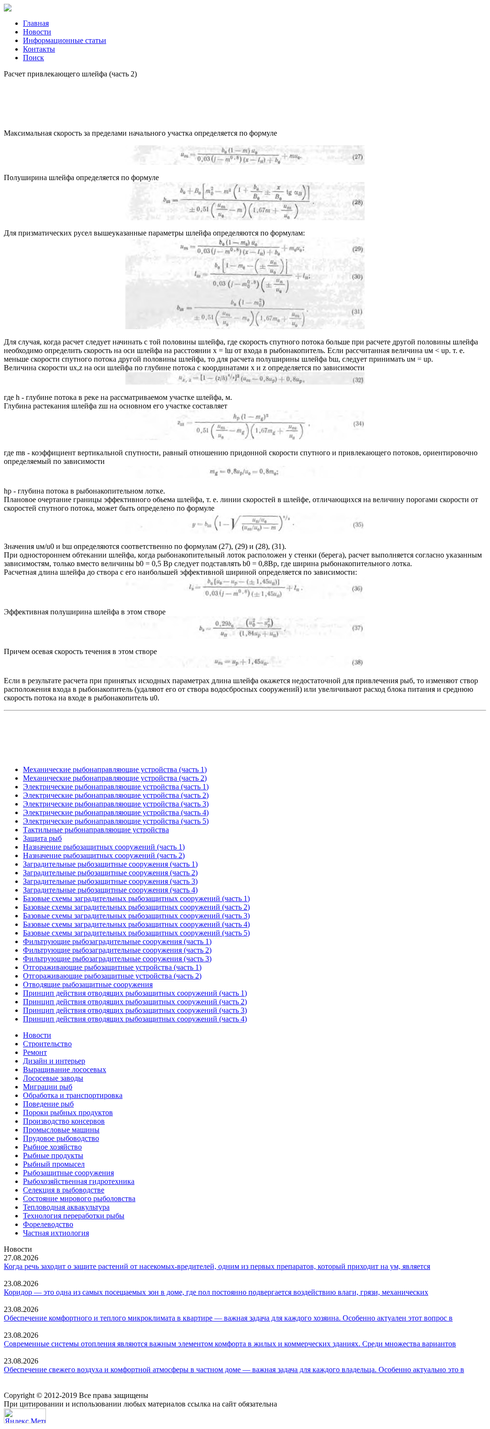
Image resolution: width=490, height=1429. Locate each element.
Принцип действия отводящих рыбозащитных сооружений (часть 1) (135, 993)
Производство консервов (64, 1121)
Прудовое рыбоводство (61, 1138)
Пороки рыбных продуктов (68, 1112)
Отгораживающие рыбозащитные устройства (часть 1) (112, 967)
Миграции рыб (47, 1087)
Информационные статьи (64, 40)
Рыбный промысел (54, 1164)
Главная (36, 23)
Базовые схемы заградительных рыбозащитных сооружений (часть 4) (136, 924)
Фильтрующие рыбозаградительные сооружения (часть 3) (117, 959)
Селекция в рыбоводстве (63, 1190)
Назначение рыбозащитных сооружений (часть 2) (104, 855)
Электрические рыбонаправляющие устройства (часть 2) (116, 795)
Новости (37, 32)
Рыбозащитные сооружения (68, 1173)
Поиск (33, 58)
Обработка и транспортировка (72, 1095)
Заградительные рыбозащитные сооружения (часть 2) (110, 873)
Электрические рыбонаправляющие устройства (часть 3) (116, 804)
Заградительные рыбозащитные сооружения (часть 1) (110, 864)
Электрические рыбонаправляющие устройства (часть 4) (116, 812)
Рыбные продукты (53, 1155)
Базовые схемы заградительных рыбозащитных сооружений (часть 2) (136, 907)
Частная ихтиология (56, 1233)
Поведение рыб (48, 1104)
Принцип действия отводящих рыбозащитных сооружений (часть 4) (135, 1019)
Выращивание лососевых (64, 1069)
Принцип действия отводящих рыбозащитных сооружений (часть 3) (135, 1010)
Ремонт (35, 1052)
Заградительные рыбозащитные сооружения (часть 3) (110, 881)
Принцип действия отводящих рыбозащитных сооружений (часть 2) (135, 1002)
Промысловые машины (61, 1130)
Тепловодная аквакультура (66, 1207)
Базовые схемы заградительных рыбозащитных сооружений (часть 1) (136, 898)
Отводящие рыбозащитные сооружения (88, 984)
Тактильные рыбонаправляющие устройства (96, 830)
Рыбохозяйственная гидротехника (78, 1181)
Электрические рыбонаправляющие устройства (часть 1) (116, 787)
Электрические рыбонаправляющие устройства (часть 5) (116, 821)
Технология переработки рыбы (73, 1216)
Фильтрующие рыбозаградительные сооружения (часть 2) (117, 950)
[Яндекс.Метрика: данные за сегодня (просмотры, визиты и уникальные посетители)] (25, 1415)
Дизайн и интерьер (54, 1061)
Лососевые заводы (53, 1078)
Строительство (47, 1044)
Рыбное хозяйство (52, 1147)
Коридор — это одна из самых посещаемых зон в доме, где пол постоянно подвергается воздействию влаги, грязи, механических (216, 1292)
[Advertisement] (245, 99)
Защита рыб (42, 838)
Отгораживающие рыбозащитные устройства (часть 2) (112, 976)
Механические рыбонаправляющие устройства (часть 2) (115, 778)
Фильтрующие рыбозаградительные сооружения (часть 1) (117, 941)
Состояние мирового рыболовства (79, 1198)
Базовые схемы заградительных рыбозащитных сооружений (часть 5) (136, 933)
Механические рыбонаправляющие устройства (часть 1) (115, 769)
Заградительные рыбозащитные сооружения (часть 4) (110, 890)
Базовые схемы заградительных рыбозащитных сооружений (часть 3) (136, 916)
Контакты (39, 49)
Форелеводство (48, 1224)
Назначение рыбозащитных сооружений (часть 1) (104, 847)
